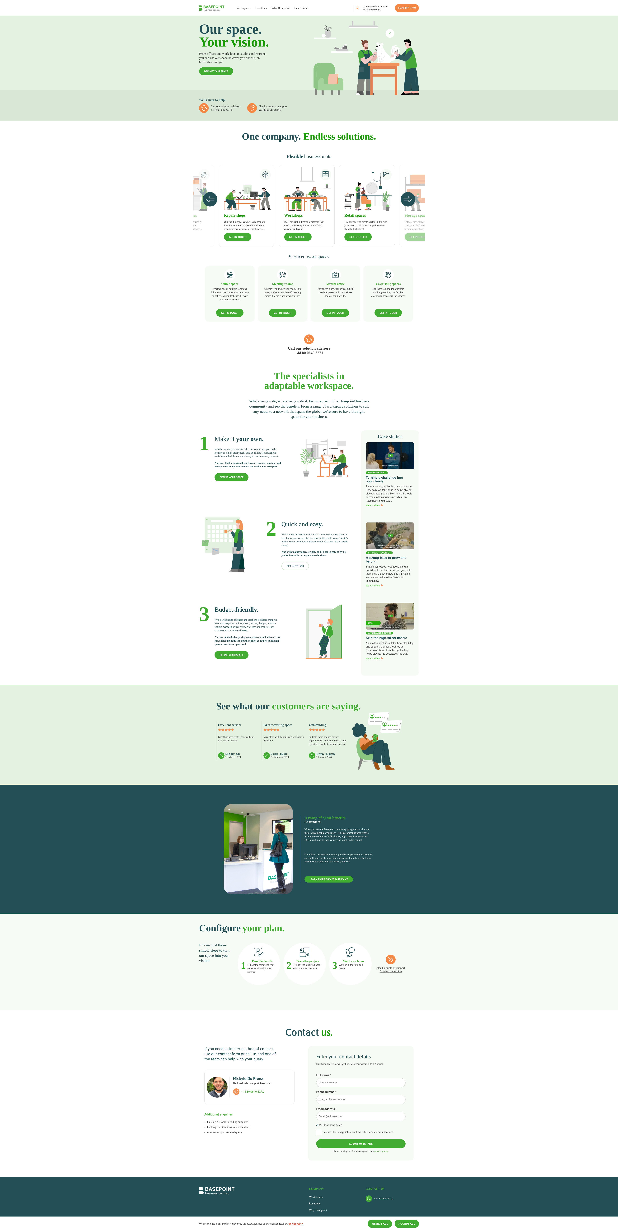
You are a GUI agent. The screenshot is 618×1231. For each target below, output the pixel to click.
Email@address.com (330, 1116)
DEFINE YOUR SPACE (216, 71)
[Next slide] (408, 199)
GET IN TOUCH (237, 236)
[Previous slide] (210, 199)
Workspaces (243, 8)
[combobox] (322, 1099)
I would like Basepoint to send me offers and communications (358, 1132)
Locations (261, 8)
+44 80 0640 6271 (372, 9)
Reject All (380, 1223)
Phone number (327, 1092)
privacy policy (381, 1151)
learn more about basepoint (328, 879)
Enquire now (407, 8)
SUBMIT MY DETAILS (361, 1143)
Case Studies (301, 8)
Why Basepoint (281, 8)
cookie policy (296, 1223)
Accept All (406, 1223)
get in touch (295, 566)
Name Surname (328, 1082)
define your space (231, 477)
